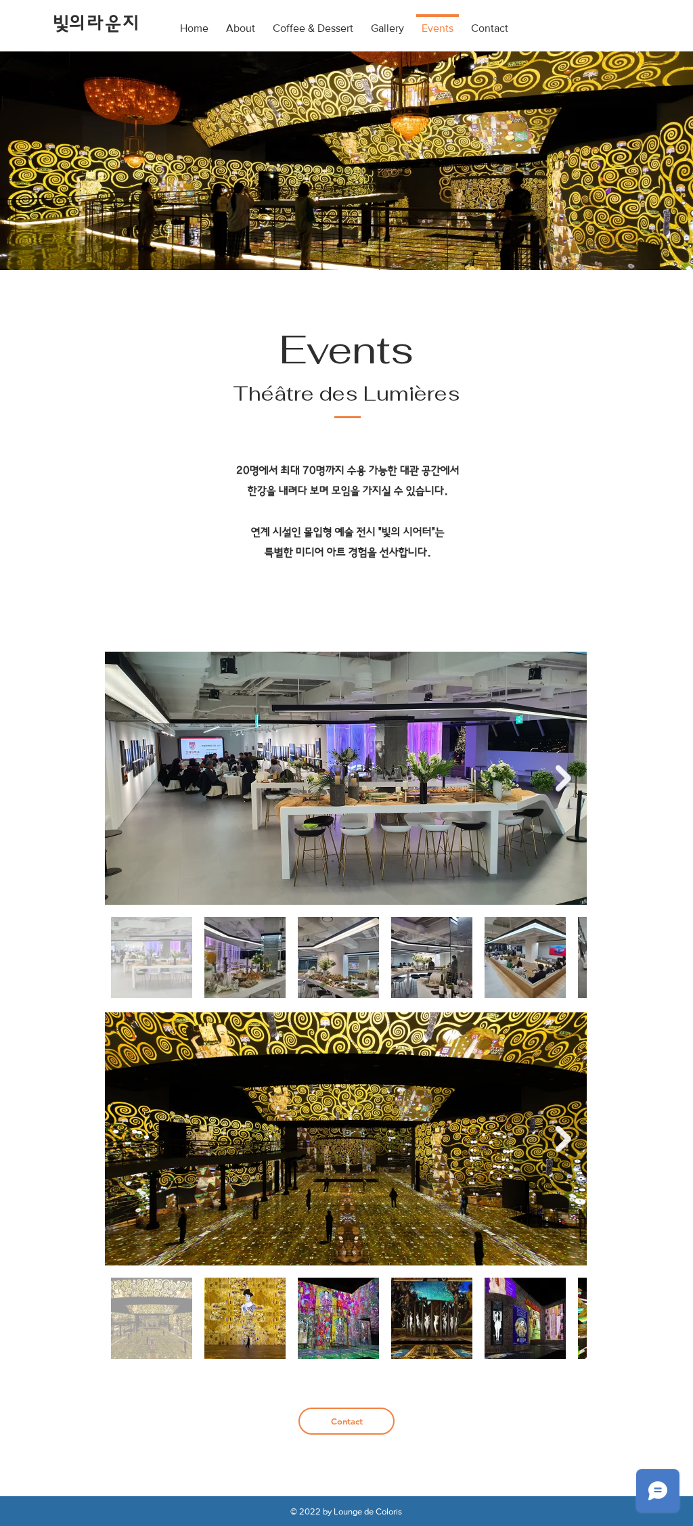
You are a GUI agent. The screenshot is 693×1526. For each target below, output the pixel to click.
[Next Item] (563, 778)
